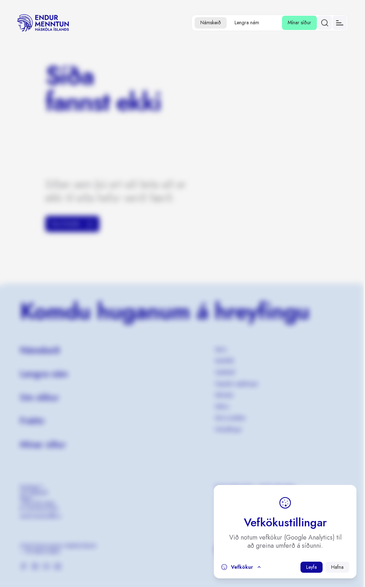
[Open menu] (340, 23)
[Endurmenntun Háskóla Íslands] (43, 22)
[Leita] (325, 23)
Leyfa (311, 567)
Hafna (337, 567)
